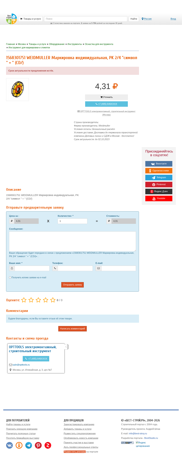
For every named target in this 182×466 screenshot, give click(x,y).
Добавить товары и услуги (77, 429)
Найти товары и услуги (18, 424)
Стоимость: (113, 216)
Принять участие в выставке (79, 442)
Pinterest (161, 184)
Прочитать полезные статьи (21, 433)
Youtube (160, 198)
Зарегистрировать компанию (79, 424)
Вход (173, 19)
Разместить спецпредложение (80, 433)
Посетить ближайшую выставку (22, 438)
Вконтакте (161, 163)
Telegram (161, 177)
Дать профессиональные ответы (81, 447)
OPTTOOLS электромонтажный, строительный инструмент (32, 349)
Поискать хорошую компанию (21, 429)
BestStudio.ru (151, 438)
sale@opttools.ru (21, 365)
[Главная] (11, 18)
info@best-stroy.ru (138, 433)
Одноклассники (160, 170)
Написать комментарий (72, 328)
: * (65, 216)
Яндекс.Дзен (161, 191)
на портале (81, 452)
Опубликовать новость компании (81, 438)
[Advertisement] (72, 163)
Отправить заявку (72, 285)
